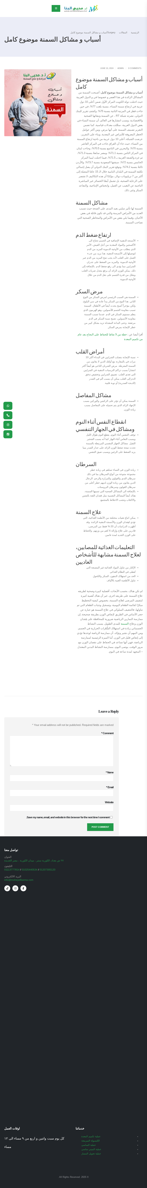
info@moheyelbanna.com (18, 879)
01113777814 (12, 869)
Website (109, 802)
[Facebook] (23, 888)
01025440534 (29, 869)
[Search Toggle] (6, 8)
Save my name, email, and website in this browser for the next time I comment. (68, 817)
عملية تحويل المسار (91, 1153)
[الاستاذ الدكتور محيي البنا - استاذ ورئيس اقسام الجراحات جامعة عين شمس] (81, 8)
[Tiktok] (7, 888)
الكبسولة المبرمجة (90, 1140)
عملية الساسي (88, 1145)
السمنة (125, 623)
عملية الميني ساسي (91, 1149)
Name (109, 772)
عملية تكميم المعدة (91, 1136)
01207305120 (47, 869)
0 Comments (134, 68)
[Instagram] (15, 888)
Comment (107, 733)
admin (120, 68)
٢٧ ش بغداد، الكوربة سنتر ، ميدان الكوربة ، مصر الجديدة (34, 860)
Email (109, 787)
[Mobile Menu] (56, 8)
